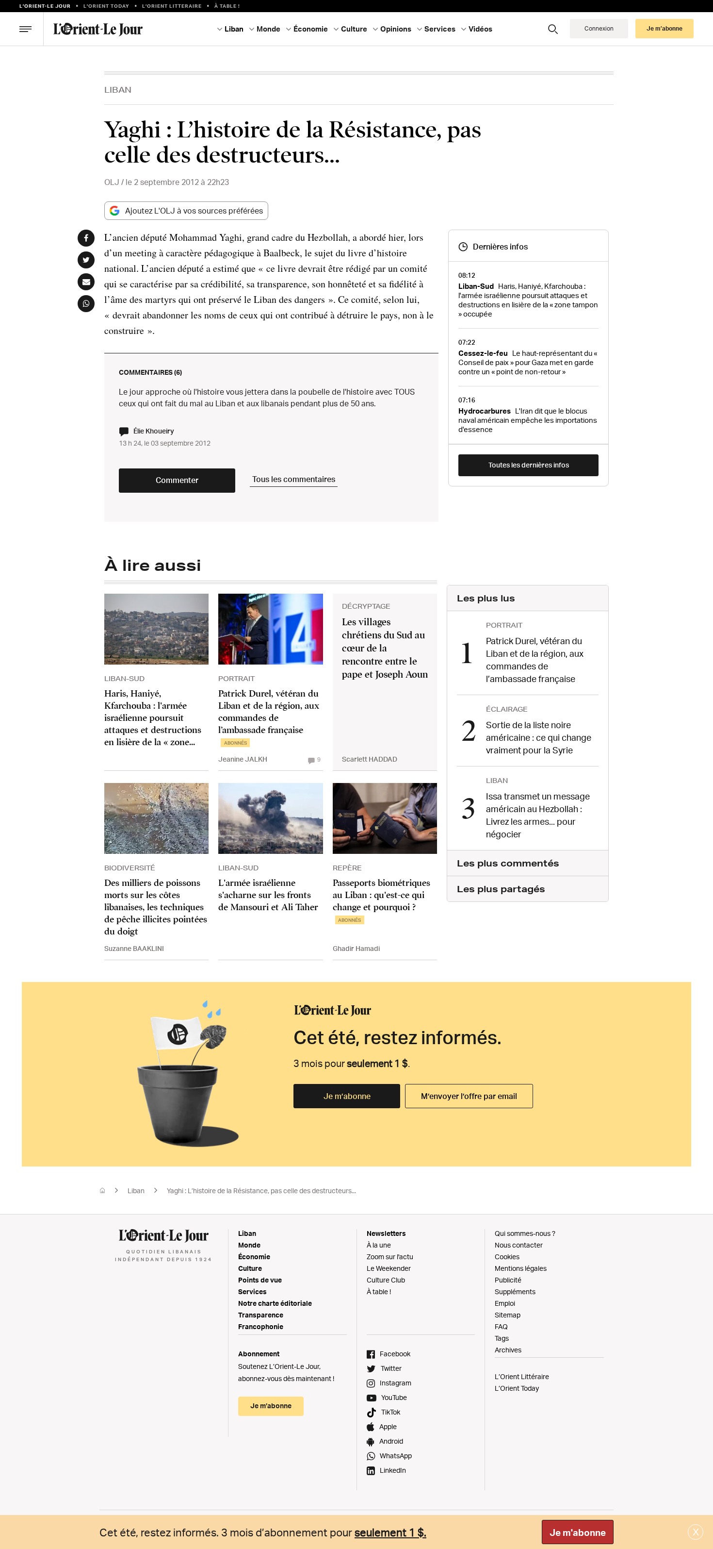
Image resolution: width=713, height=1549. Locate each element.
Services (252, 1291)
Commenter (177, 480)
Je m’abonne (347, 1096)
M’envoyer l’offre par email (469, 1096)
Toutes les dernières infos (528, 465)
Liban (117, 89)
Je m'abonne (578, 1532)
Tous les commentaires (293, 479)
